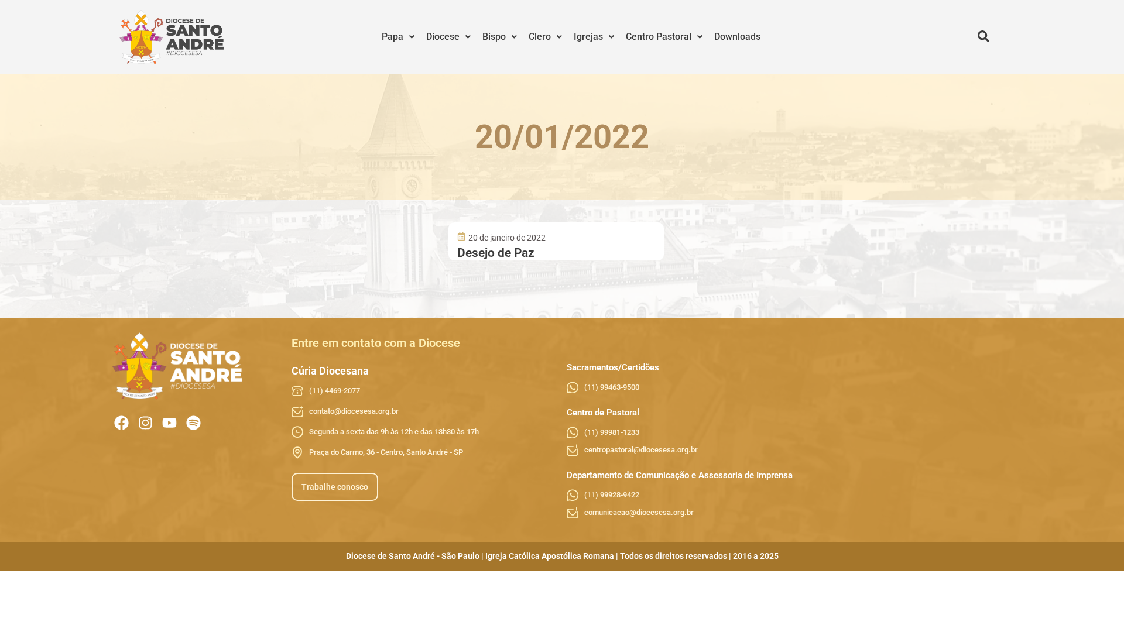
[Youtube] (169, 423)
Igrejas (588, 36)
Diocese (443, 36)
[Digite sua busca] (983, 36)
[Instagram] (145, 423)
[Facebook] (121, 423)
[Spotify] (193, 423)
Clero (540, 36)
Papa (392, 36)
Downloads (737, 36)
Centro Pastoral (658, 36)
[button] (398, 36)
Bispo (494, 36)
